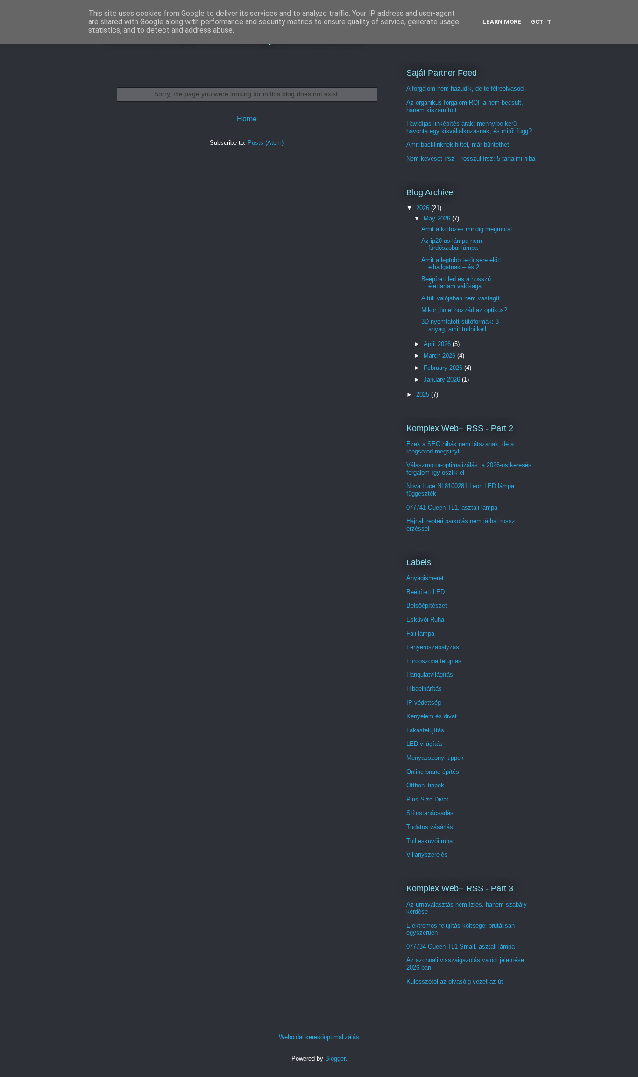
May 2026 (438, 218)
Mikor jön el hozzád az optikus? (464, 309)
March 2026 (440, 355)
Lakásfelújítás (425, 730)
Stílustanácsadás (430, 812)
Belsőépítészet (426, 605)
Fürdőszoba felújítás (433, 661)
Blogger (335, 1058)
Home (247, 119)
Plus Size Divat (427, 799)
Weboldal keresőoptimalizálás (319, 1037)
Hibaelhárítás (424, 688)
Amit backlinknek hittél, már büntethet (457, 144)
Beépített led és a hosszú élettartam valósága (456, 283)
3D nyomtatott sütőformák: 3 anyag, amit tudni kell (460, 325)
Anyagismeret (425, 577)
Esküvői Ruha (425, 619)
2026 (423, 208)
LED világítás (424, 743)
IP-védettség (423, 702)
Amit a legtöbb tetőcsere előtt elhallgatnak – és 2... (461, 263)
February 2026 (444, 367)
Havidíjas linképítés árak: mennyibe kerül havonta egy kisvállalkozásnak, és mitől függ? (469, 127)
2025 (423, 394)
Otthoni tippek (425, 785)
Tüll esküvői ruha (429, 840)
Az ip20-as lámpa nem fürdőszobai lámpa (451, 244)
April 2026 (438, 343)
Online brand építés (432, 771)
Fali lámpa (420, 633)
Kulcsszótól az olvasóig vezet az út (454, 981)
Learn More (501, 21)
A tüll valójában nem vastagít (460, 298)
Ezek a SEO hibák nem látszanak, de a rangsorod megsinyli (460, 447)
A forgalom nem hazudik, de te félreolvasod (465, 88)
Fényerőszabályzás (432, 647)
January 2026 (443, 379)
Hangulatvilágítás (429, 674)
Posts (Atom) (266, 142)
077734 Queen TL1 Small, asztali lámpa (460, 946)
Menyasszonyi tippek (435, 757)
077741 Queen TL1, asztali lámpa (451, 507)
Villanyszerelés (426, 854)
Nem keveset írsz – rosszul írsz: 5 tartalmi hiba (470, 158)
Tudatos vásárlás (429, 826)
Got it (541, 21)
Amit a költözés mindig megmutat (466, 229)
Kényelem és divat (431, 716)
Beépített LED (425, 591)
